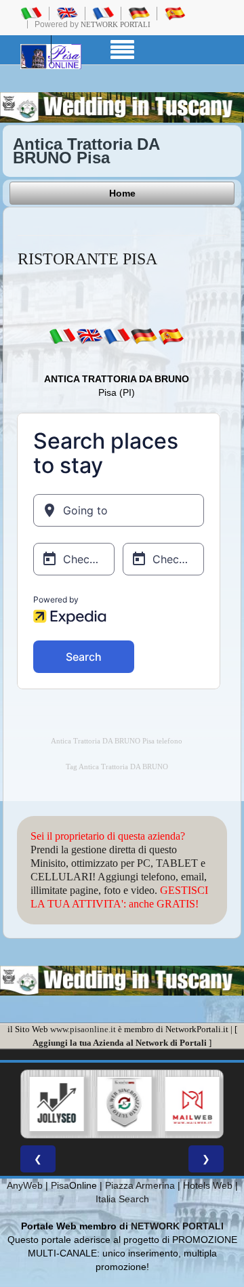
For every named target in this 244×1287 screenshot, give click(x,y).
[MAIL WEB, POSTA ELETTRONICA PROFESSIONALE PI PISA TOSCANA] (192, 1104)
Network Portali (115, 24)
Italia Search (122, 1198)
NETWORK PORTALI (177, 1226)
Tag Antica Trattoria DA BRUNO (117, 767)
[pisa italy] (67, 13)
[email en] (89, 335)
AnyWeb (25, 1185)
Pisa (60, 1185)
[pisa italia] (31, 13)
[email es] (170, 335)
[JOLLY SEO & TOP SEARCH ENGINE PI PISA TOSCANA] (56, 1104)
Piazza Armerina (140, 1185)
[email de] (143, 335)
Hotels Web (207, 1185)
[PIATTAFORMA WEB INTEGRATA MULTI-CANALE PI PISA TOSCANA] (124, 1104)
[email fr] (116, 335)
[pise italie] (103, 13)
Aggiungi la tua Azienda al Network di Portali (120, 1043)
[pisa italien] (139, 13)
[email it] (62, 335)
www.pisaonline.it (83, 1029)
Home (122, 193)
